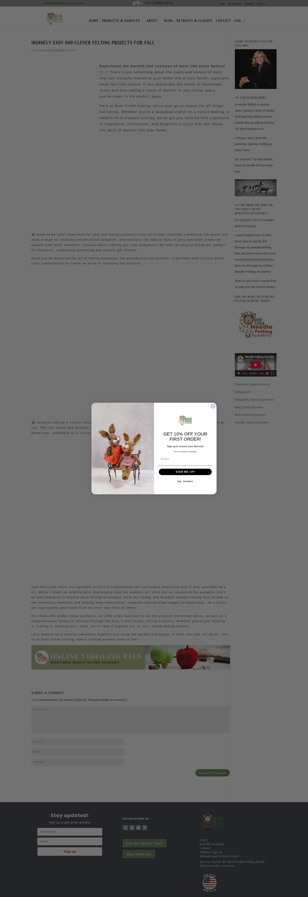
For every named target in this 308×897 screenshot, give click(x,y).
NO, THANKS (185, 481)
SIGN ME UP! (185, 471)
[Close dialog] (213, 406)
